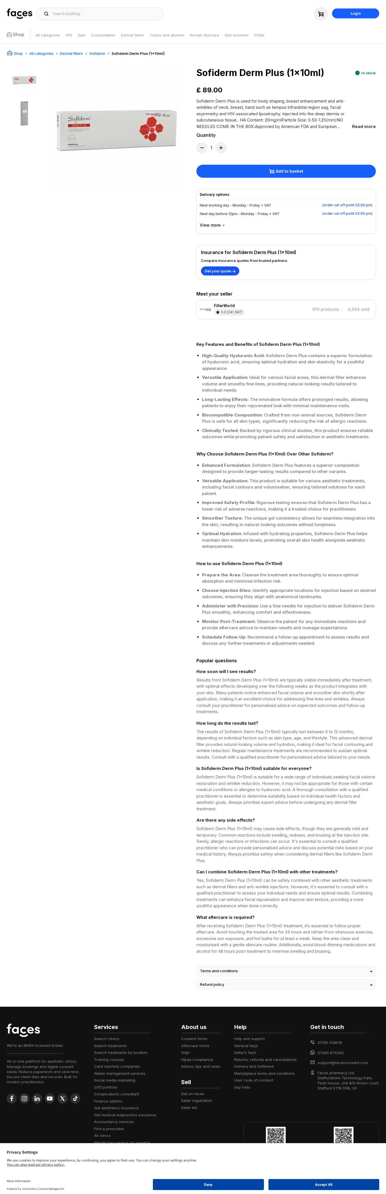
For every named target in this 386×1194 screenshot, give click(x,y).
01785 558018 (330, 1042)
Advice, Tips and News (200, 1066)
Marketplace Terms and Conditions (264, 1073)
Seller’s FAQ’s (245, 1052)
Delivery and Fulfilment (254, 1066)
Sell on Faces (192, 1093)
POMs (259, 35)
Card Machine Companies (117, 1066)
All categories (48, 35)
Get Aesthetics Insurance (116, 1108)
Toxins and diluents (167, 35)
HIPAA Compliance (197, 1059)
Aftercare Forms (195, 1045)
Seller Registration (196, 1100)
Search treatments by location (121, 1052)
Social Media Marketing (114, 1080)
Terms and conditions (219, 971)
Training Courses (109, 1059)
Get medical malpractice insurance (125, 1115)
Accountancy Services (114, 1121)
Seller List (189, 1107)
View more (210, 225)
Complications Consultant (116, 1094)
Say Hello (242, 1087)
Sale (81, 35)
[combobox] (107, 14)
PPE (69, 35)
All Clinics (102, 1135)
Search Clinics (106, 1038)
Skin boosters (237, 35)
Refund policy (212, 984)
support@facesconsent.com (343, 1062)
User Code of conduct (253, 1080)
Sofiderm (97, 53)
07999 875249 (331, 1052)
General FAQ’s (246, 1045)
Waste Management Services (120, 1073)
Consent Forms (194, 1038)
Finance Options (108, 1101)
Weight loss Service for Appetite (122, 1142)
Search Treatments (110, 1045)
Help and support (249, 1038)
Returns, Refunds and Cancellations (265, 1059)
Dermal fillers (132, 35)
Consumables (103, 35)
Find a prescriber (109, 1128)
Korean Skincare (204, 35)
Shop (18, 53)
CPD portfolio (106, 1087)
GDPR (185, 1052)
